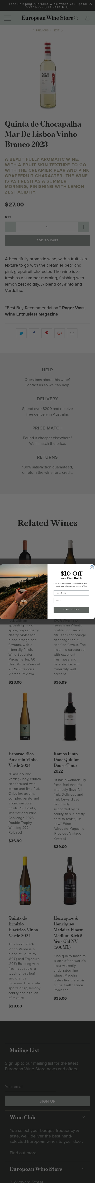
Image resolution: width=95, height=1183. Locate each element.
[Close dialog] (92, 567)
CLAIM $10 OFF (71, 609)
